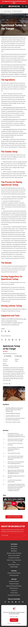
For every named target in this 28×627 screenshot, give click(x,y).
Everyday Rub (16, 244)
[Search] (22, 6)
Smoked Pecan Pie (5, 287)
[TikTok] (19, 339)
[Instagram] (9, 339)
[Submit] (25, 535)
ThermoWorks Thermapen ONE (12, 322)
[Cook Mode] (10, 383)
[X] (5, 339)
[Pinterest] (12, 339)
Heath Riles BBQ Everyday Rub (10, 119)
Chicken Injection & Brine (7, 232)
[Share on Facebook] (2, 331)
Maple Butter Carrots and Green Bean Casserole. (13, 293)
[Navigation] (1, 6)
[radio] (3, 351)
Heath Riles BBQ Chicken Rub (10, 129)
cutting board (8, 320)
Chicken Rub (9, 246)
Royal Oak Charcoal (18, 319)
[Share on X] (5, 331)
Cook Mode (5, 383)
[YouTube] (16, 339)
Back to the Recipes (14, 516)
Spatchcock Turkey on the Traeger (11, 347)
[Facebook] (2, 339)
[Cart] (26, 6)
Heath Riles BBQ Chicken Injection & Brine (13, 107)
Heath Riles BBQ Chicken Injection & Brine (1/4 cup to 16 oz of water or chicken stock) (14, 409)
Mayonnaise (6, 139)
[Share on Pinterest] (9, 331)
